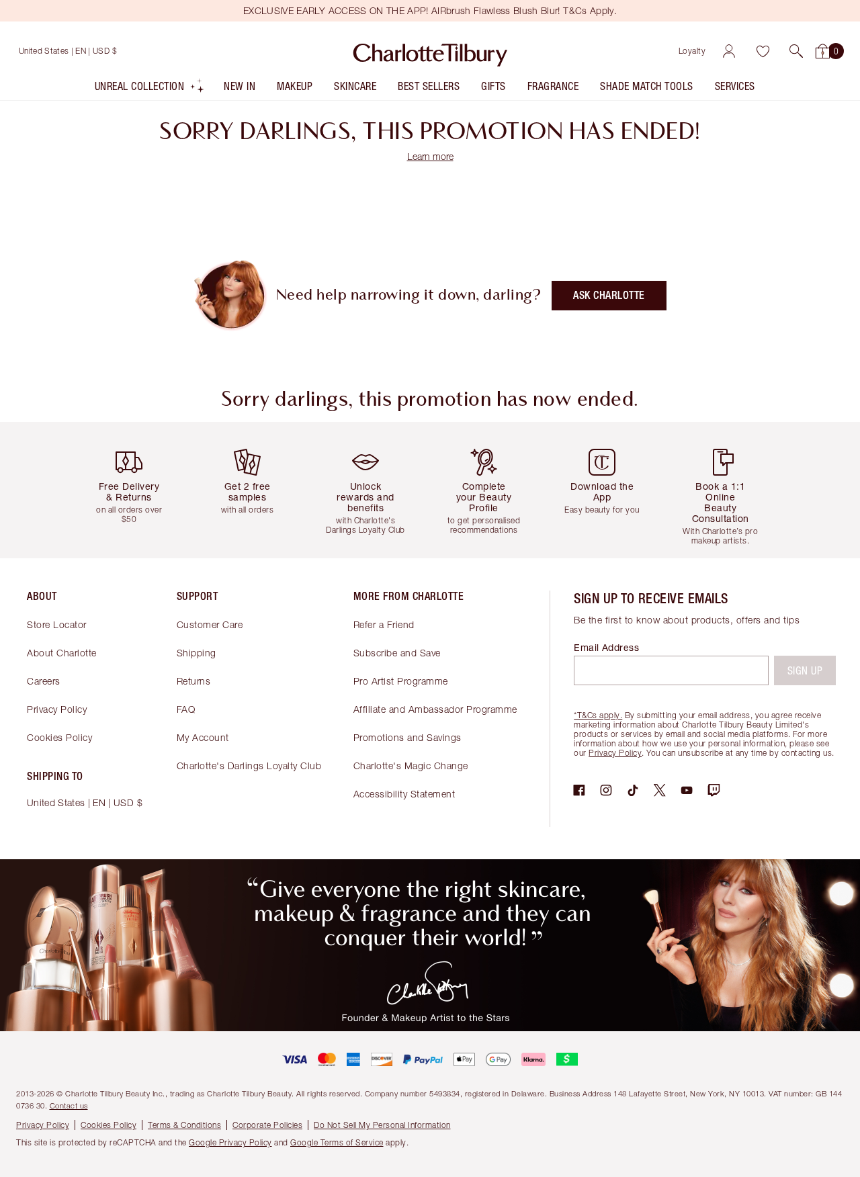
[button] (796, 51)
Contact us (69, 1105)
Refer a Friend (384, 624)
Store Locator (57, 624)
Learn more (430, 156)
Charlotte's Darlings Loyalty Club (249, 765)
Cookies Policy (59, 737)
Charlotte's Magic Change (410, 765)
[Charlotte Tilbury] (430, 51)
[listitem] (150, 89)
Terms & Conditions (184, 1125)
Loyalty (692, 51)
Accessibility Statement (404, 793)
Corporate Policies (267, 1125)
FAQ (186, 709)
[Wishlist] (762, 51)
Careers (43, 681)
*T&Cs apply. (598, 715)
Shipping (196, 652)
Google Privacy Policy (230, 1142)
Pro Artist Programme (400, 681)
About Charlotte (62, 652)
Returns (194, 681)
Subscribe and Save (397, 652)
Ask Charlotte (609, 295)
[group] (134, 490)
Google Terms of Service (337, 1142)
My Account (203, 737)
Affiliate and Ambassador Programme (435, 709)
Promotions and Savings (407, 737)
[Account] (729, 51)
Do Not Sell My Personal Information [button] (382, 1125)
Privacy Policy (57, 709)
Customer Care (210, 624)
